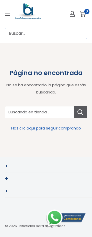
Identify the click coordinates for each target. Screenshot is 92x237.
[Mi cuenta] (72, 14)
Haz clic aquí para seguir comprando (46, 128)
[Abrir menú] (7, 14)
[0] (82, 14)
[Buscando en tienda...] (80, 112)
